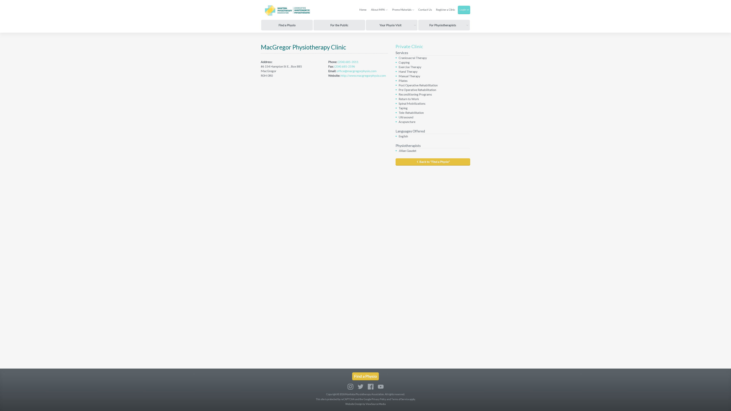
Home (362, 9)
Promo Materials (402, 9)
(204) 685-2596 (344, 66)
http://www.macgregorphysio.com (363, 75)
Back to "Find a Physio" (434, 161)
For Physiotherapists (442, 25)
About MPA (378, 9)
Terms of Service (400, 399)
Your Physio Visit (390, 25)
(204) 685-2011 (348, 62)
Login (463, 9)
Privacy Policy (379, 399)
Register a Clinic (445, 9)
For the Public (339, 25)
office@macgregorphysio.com (356, 71)
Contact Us (425, 9)
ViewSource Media (376, 403)
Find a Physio (287, 25)
